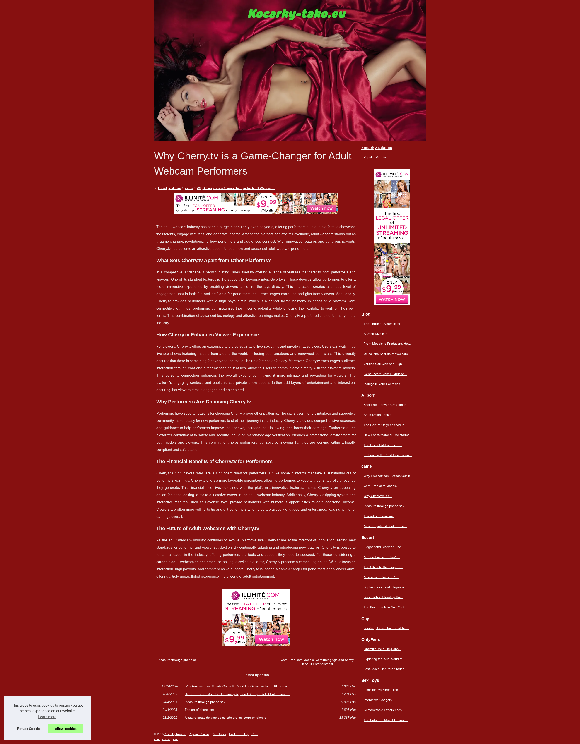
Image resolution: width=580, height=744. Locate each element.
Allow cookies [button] (66, 728)
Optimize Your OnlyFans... (382, 649)
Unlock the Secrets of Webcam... (387, 354)
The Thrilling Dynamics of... (383, 323)
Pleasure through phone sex (178, 660)
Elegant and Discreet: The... (384, 547)
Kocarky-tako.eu (175, 734)
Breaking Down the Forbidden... (386, 628)
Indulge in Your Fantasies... (383, 384)
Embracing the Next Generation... (388, 455)
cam (157, 739)
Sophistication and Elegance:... (386, 587)
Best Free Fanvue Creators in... (386, 405)
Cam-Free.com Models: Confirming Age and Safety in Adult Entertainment (317, 662)
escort (166, 739)
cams (189, 188)
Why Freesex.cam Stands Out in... (388, 476)
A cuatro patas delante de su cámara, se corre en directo (225, 717)
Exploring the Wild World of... (384, 659)
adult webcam (322, 234)
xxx (175, 739)
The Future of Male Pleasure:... (386, 720)
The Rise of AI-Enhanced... (383, 445)
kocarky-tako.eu (169, 188)
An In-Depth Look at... (379, 414)
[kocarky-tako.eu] (290, 70)
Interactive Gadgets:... (379, 700)
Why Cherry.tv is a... (378, 496)
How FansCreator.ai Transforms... (388, 435)
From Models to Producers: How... (388, 343)
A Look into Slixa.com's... (381, 577)
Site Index (219, 734)
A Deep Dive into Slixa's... (382, 557)
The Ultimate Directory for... (383, 567)
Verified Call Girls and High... (384, 364)
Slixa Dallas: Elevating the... (383, 597)
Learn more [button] (47, 717)
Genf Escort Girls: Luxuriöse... (385, 374)
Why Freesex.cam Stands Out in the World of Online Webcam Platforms (236, 686)
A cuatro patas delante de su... (385, 526)
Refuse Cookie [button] (28, 728)
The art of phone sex (200, 709)
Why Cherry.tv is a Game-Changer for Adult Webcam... (236, 188)
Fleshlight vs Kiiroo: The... (382, 689)
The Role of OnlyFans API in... (385, 425)
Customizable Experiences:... (384, 710)
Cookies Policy (239, 734)
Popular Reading (376, 157)
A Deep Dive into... (377, 333)
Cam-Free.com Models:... (382, 486)
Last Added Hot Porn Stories (384, 669)
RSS (254, 734)
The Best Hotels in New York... (385, 607)
